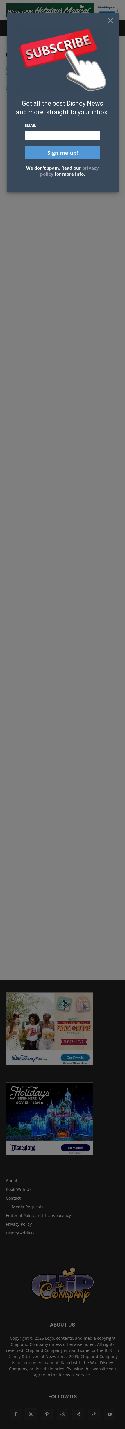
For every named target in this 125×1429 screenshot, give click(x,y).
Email (30, 125)
